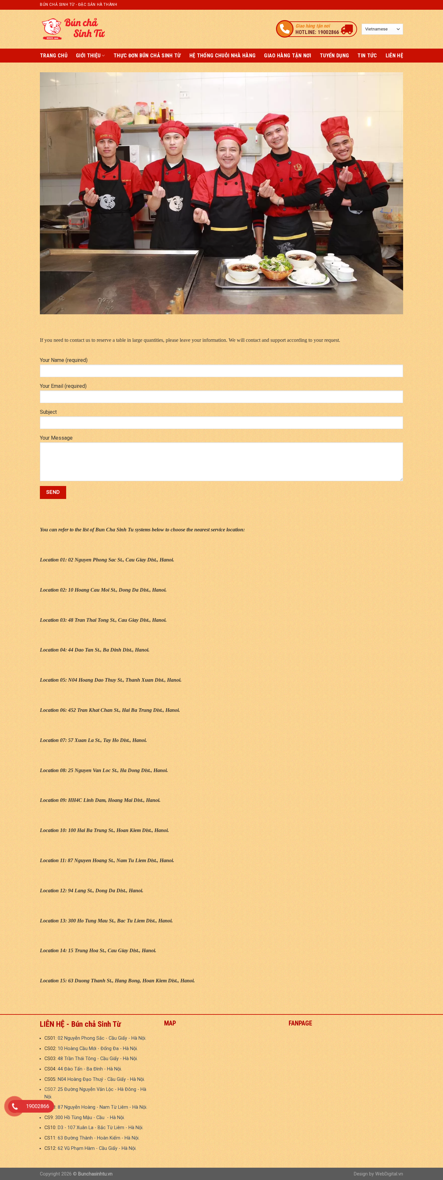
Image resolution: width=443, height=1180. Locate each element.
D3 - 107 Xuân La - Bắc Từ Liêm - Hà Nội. (100, 1127)
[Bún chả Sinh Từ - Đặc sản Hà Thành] (72, 29)
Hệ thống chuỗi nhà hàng (222, 55)
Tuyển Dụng (334, 55)
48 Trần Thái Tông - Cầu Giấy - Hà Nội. (98, 1058)
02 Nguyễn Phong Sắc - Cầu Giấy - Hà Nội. (102, 1038)
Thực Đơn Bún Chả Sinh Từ (147, 55)
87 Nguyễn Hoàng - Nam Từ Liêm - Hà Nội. (102, 1107)
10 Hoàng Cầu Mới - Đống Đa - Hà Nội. (98, 1048)
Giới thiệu (88, 55)
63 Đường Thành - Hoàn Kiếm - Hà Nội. (98, 1138)
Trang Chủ (53, 55)
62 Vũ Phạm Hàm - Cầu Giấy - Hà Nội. (97, 1148)
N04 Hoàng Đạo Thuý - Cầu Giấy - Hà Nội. (101, 1079)
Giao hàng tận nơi (287, 55)
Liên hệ (394, 55)
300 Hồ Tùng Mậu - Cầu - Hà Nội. (90, 1117)
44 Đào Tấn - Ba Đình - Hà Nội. (90, 1069)
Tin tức (367, 55)
